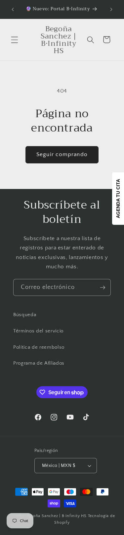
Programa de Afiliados (38, 363)
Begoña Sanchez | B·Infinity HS (56, 516)
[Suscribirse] (102, 287)
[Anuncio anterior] (13, 9)
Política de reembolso (38, 347)
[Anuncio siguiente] (111, 9)
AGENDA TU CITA (118, 198)
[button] (14, 39)
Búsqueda (24, 314)
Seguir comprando (62, 154)
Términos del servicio (38, 331)
